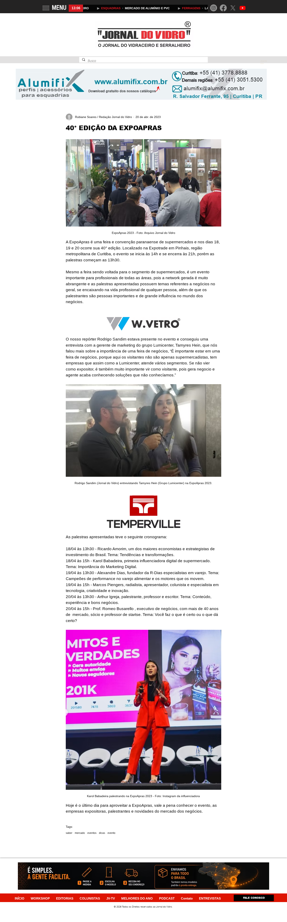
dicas (102, 833)
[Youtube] (242, 7)
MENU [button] (59, 7)
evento (111, 833)
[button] (46, 8)
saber (69, 833)
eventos (91, 833)
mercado (80, 833)
